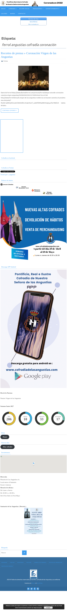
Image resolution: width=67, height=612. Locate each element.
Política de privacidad (55, 562)
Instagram (20, 562)
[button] (34, 463)
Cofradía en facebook (8, 157)
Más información (38, 607)
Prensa (5, 61)
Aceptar (48, 607)
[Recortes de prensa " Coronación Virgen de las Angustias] (33, 77)
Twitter (12, 562)
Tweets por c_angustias (7, 174)
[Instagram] (38, 588)
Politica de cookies (7, 566)
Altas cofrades (7, 446)
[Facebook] (35, 588)
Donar (5, 436)
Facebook (4, 562)
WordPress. (40, 582)
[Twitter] (31, 588)
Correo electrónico (40, 562)
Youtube (28, 562)
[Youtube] (28, 588)
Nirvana (33, 582)
